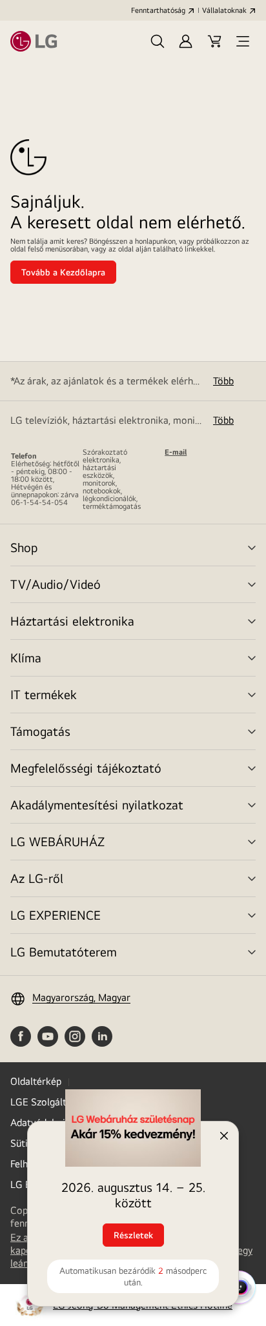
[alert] (133, 1207)
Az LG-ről (36, 878)
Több (223, 381)
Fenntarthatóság (158, 10)
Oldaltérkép (35, 1081)
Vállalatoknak (224, 10)
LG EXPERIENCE (55, 914)
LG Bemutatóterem (63, 951)
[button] (157, 41)
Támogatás (40, 731)
